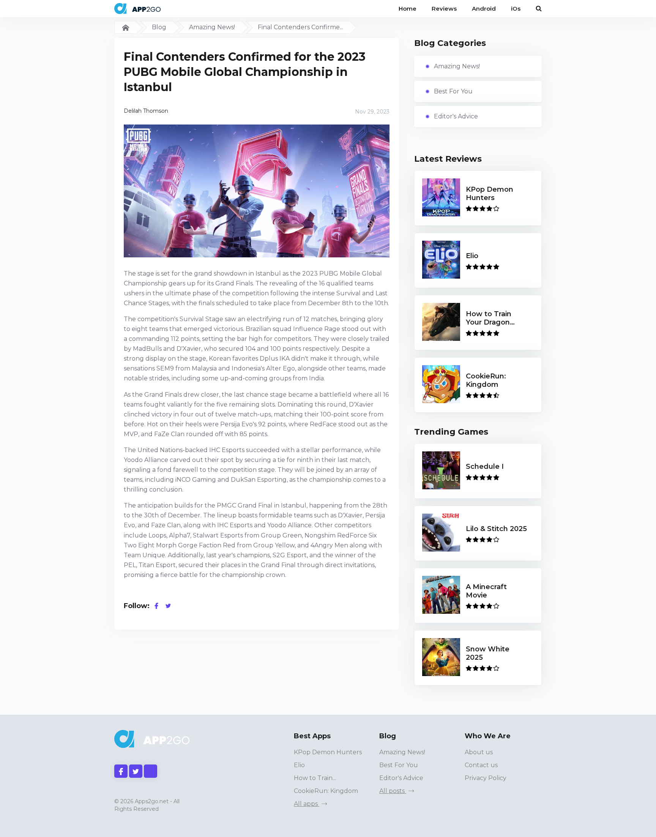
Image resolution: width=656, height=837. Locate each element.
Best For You (453, 91)
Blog (159, 27)
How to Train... (315, 778)
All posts (392, 790)
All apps (306, 803)
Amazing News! (212, 27)
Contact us (481, 765)
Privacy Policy (485, 778)
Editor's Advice (456, 116)
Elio (299, 765)
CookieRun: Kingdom (326, 790)
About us (479, 752)
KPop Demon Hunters (328, 752)
